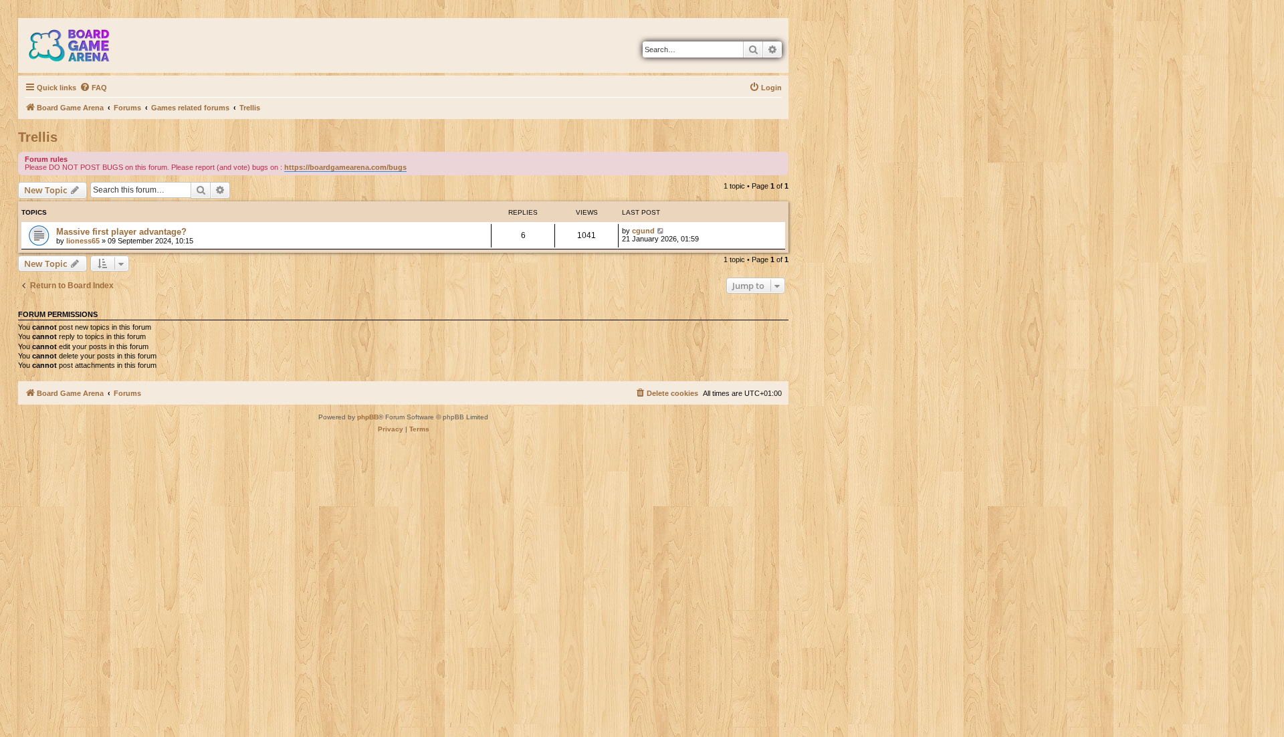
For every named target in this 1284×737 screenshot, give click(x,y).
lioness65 (83, 241)
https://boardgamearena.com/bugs (345, 167)
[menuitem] (93, 88)
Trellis (38, 137)
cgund (643, 231)
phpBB (368, 417)
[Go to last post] (661, 231)
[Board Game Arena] (78, 45)
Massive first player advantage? (121, 232)
